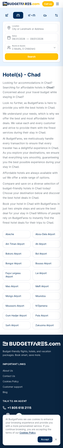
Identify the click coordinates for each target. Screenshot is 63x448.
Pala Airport (41, 315)
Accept (45, 439)
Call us (48, 3)
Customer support (13, 386)
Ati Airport (40, 243)
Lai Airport (41, 273)
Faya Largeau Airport (13, 275)
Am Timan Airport (15, 243)
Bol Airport (41, 253)
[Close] (55, 439)
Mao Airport (12, 286)
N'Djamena (41, 305)
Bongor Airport (14, 263)
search (32, 56)
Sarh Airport (12, 325)
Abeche (10, 234)
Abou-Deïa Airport (45, 234)
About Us (8, 370)
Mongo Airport (13, 296)
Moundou (40, 296)
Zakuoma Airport (44, 325)
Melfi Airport (42, 286)
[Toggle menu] (57, 4)
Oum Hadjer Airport (16, 315)
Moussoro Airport (15, 305)
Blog (5, 392)
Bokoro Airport (13, 253)
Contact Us (9, 376)
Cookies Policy (11, 381)
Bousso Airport (43, 263)
